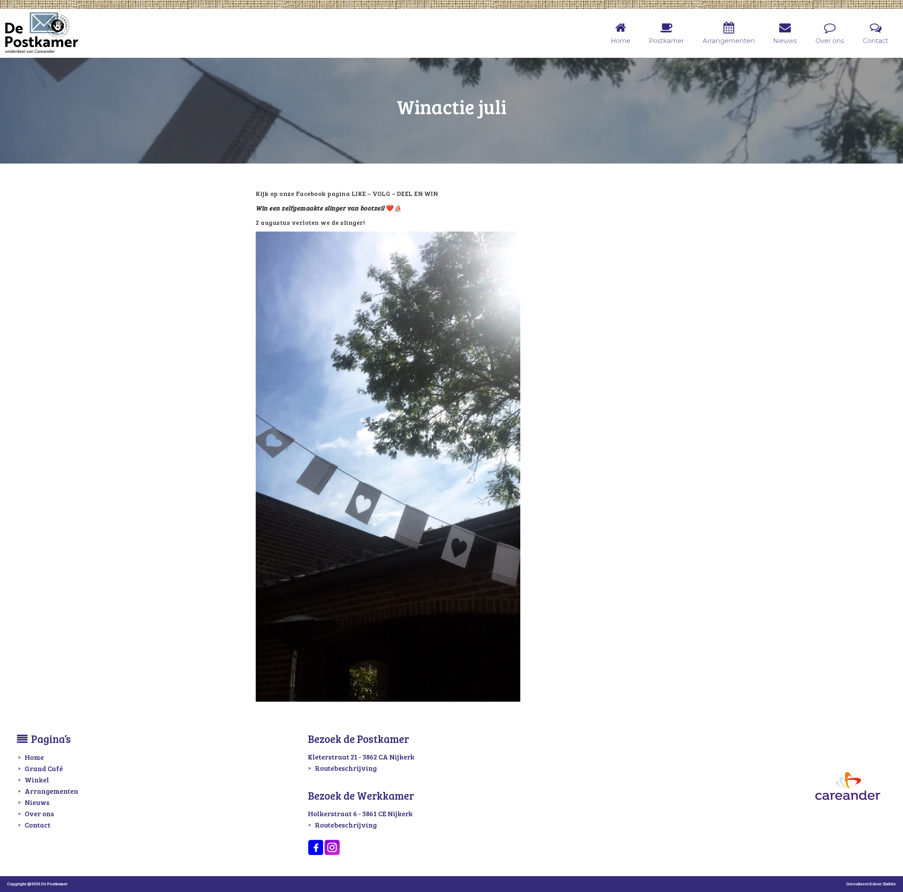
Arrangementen (51, 791)
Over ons (39, 813)
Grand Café (44, 768)
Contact (37, 825)
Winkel (37, 780)
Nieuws (37, 802)
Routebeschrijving (346, 768)
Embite (889, 883)
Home (34, 757)
